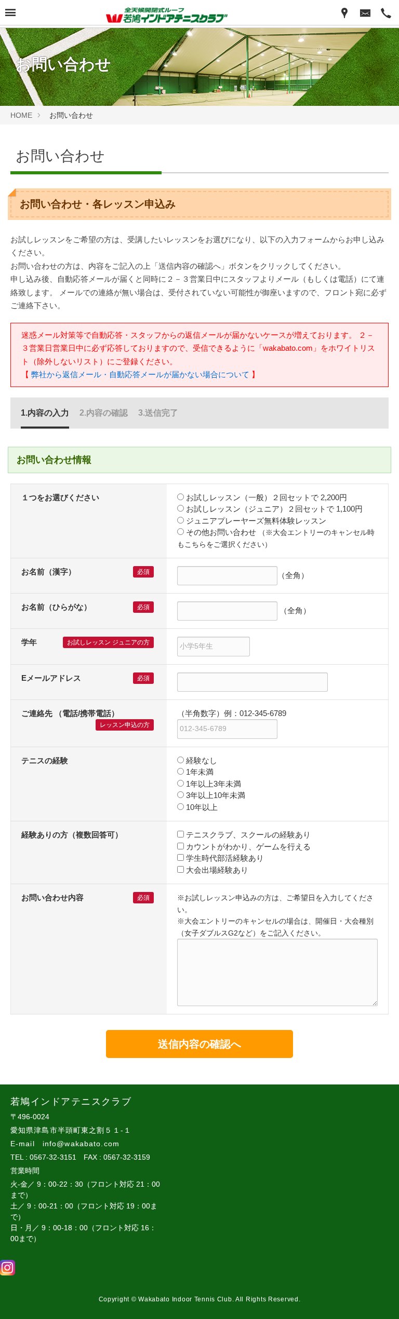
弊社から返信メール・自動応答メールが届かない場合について (140, 374)
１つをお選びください (60, 497)
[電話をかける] (386, 12)
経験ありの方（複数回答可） (72, 834)
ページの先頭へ (377, 1297)
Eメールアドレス (51, 678)
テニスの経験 (44, 760)
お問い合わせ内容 (52, 897)
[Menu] (10, 13)
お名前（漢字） (48, 571)
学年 (29, 642)
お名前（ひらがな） (56, 606)
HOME (21, 115)
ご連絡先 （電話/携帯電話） (70, 713)
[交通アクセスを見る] (344, 12)
